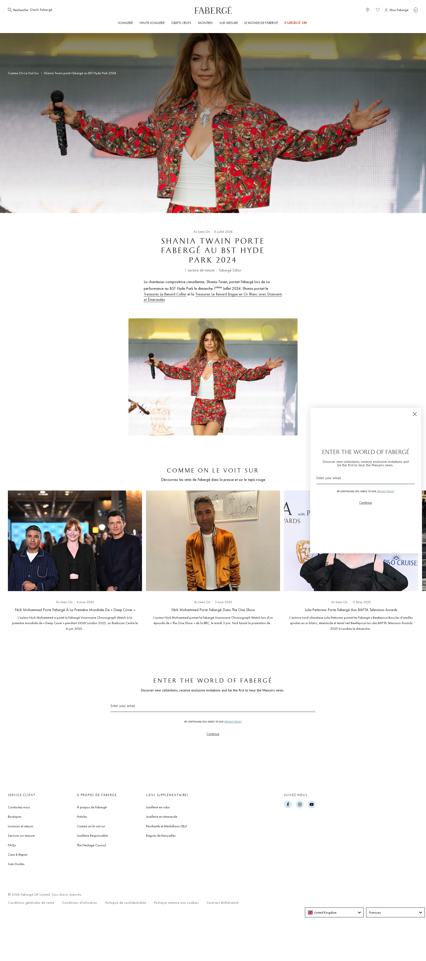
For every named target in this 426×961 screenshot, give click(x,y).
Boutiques (14, 816)
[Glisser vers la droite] (406, 559)
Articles (82, 816)
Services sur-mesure (21, 835)
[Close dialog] (414, 414)
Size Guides (16, 864)
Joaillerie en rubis (158, 807)
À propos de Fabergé (92, 807)
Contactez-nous (19, 807)
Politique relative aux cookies (176, 903)
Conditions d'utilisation (79, 903)
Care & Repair (18, 854)
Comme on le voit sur (23, 73)
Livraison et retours (20, 826)
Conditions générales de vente (31, 903)
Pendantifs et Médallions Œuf (166, 826)
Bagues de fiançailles (161, 835)
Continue (213, 734)
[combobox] (45, 9)
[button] (415, 10)
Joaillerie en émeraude (161, 816)
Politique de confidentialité (125, 903)
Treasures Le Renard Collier (165, 294)
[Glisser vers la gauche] (20, 559)
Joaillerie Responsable (92, 835)
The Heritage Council (91, 845)
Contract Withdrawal (223, 903)
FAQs (12, 845)
